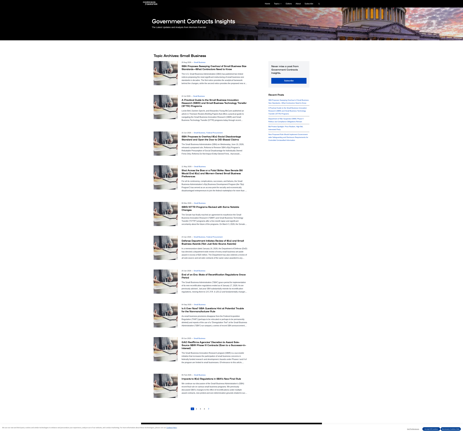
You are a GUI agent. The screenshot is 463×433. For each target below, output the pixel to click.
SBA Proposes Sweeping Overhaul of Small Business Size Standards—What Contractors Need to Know (214, 68)
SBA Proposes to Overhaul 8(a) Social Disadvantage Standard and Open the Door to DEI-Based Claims (211, 138)
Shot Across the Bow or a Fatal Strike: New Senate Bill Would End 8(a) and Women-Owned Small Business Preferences (212, 174)
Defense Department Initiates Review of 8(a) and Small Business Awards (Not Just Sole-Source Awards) (213, 242)
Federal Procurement (214, 133)
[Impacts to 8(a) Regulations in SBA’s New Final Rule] (200, 386)
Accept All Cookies (431, 429)
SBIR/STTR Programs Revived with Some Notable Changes (210, 208)
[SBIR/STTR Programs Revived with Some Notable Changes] (200, 214)
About (298, 4)
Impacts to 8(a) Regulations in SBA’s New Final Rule (211, 379)
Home (267, 4)
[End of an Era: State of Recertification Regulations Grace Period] (200, 282)
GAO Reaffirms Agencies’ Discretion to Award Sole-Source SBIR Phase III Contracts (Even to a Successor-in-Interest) (214, 345)
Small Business (199, 62)
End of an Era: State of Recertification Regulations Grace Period (214, 276)
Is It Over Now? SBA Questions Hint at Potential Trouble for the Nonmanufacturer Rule (213, 310)
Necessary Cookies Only (451, 429)
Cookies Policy (171, 427)
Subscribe (309, 4)
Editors (289, 4)
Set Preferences (413, 429)
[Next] (209, 409)
